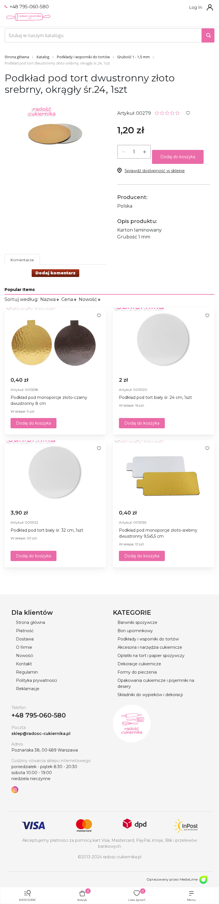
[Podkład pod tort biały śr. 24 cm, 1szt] (163, 340)
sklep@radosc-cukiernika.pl (40, 733)
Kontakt (24, 663)
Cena (67, 299)
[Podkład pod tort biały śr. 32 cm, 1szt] (55, 473)
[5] (177, 112)
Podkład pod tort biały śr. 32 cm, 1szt (47, 530)
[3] (167, 112)
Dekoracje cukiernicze (139, 663)
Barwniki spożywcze (137, 622)
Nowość (88, 299)
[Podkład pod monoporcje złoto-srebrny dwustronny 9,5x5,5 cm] (163, 473)
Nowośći (24, 655)
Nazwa (48, 299)
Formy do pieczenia (137, 672)
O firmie (24, 647)
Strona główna (30, 622)
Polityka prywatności (36, 680)
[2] (162, 112)
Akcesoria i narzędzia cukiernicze (149, 647)
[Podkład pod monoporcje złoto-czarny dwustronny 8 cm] (55, 340)
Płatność (25, 630)
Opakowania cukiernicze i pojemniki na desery (155, 683)
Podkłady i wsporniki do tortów (148, 639)
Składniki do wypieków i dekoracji (150, 694)
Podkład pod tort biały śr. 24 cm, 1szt (155, 397)
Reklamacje (27, 688)
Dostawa (25, 639)
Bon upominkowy (135, 630)
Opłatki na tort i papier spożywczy (150, 655)
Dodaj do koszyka (177, 156)
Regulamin (27, 672)
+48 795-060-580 (29, 6)
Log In (195, 7)
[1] (157, 112)
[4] (172, 112)
